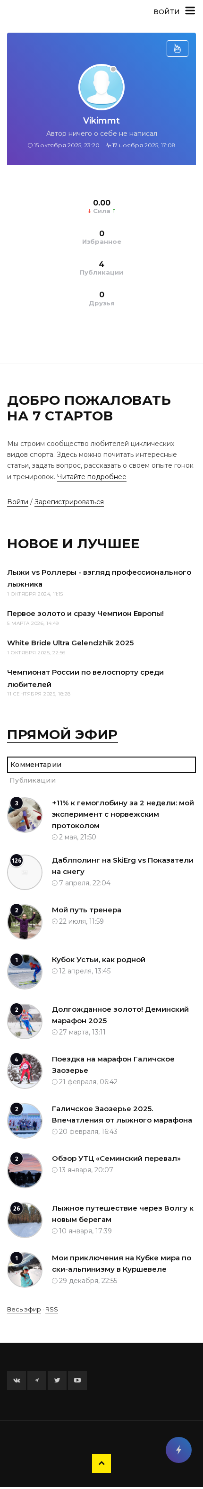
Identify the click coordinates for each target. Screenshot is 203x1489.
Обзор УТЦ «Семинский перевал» (116, 1158)
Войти (17, 502)
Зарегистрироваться (69, 502)
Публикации (32, 780)
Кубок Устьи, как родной (98, 959)
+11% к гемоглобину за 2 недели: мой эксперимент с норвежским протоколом (123, 814)
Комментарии (35, 764)
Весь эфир (24, 1309)
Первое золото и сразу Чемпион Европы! (85, 613)
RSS (51, 1309)
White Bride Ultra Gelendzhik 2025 (70, 642)
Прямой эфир (62, 734)
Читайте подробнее (92, 477)
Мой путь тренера (86, 909)
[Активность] (177, 48)
